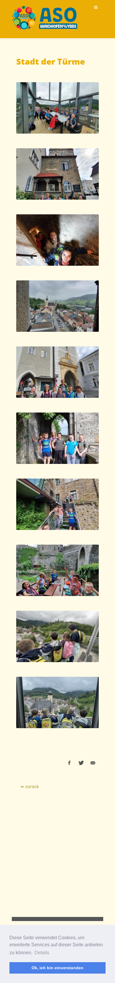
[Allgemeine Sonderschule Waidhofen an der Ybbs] (45, 17)
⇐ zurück (30, 786)
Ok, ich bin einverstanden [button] (57, 967)
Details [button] (41, 952)
